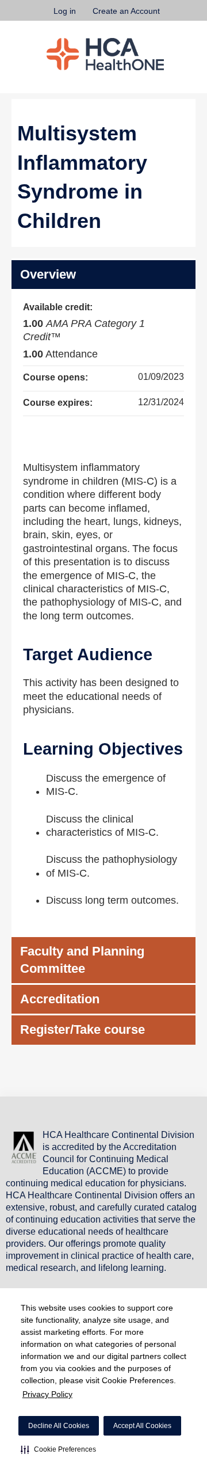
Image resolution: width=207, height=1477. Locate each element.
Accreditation (59, 999)
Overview (48, 274)
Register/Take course (82, 1029)
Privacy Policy (47, 1394)
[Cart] (173, 17)
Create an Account (126, 11)
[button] (58, 1449)
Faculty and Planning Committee (82, 960)
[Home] (105, 54)
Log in (64, 11)
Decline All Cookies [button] (58, 1426)
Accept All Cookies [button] (142, 1426)
